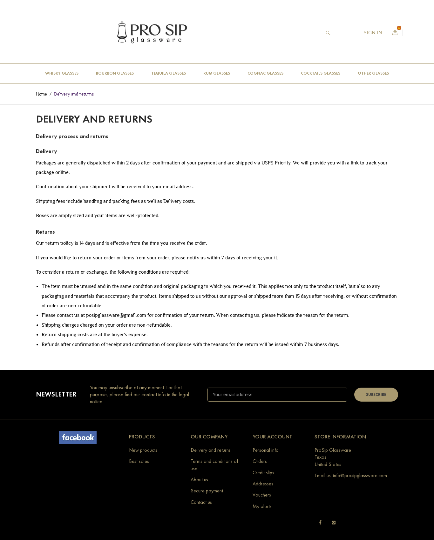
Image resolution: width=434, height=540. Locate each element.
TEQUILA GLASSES (168, 73)
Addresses (263, 484)
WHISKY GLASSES (61, 73)
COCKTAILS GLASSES (320, 73)
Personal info (266, 450)
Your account (272, 436)
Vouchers (262, 495)
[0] (395, 33)
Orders (260, 461)
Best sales (139, 461)
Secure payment (207, 491)
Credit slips (263, 473)
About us (199, 480)
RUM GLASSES (216, 73)
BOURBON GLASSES (115, 73)
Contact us (201, 502)
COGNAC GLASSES (265, 73)
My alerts (262, 506)
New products (143, 450)
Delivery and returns (211, 450)
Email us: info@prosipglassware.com (351, 475)
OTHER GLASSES (373, 73)
